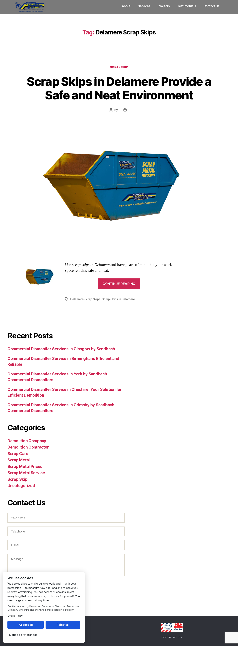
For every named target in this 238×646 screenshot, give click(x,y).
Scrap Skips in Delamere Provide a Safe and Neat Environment (119, 88)
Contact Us (211, 6)
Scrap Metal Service (26, 472)
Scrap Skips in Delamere (118, 299)
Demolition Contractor (28, 447)
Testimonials (186, 6)
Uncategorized (21, 485)
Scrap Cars (17, 453)
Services (144, 6)
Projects (164, 6)
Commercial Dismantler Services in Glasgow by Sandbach (61, 349)
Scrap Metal (18, 460)
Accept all (26, 624)
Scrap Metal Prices (24, 466)
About (126, 6)
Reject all (63, 624)
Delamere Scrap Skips (85, 299)
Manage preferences (23, 635)
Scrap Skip (119, 67)
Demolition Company (26, 440)
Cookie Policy (172, 637)
